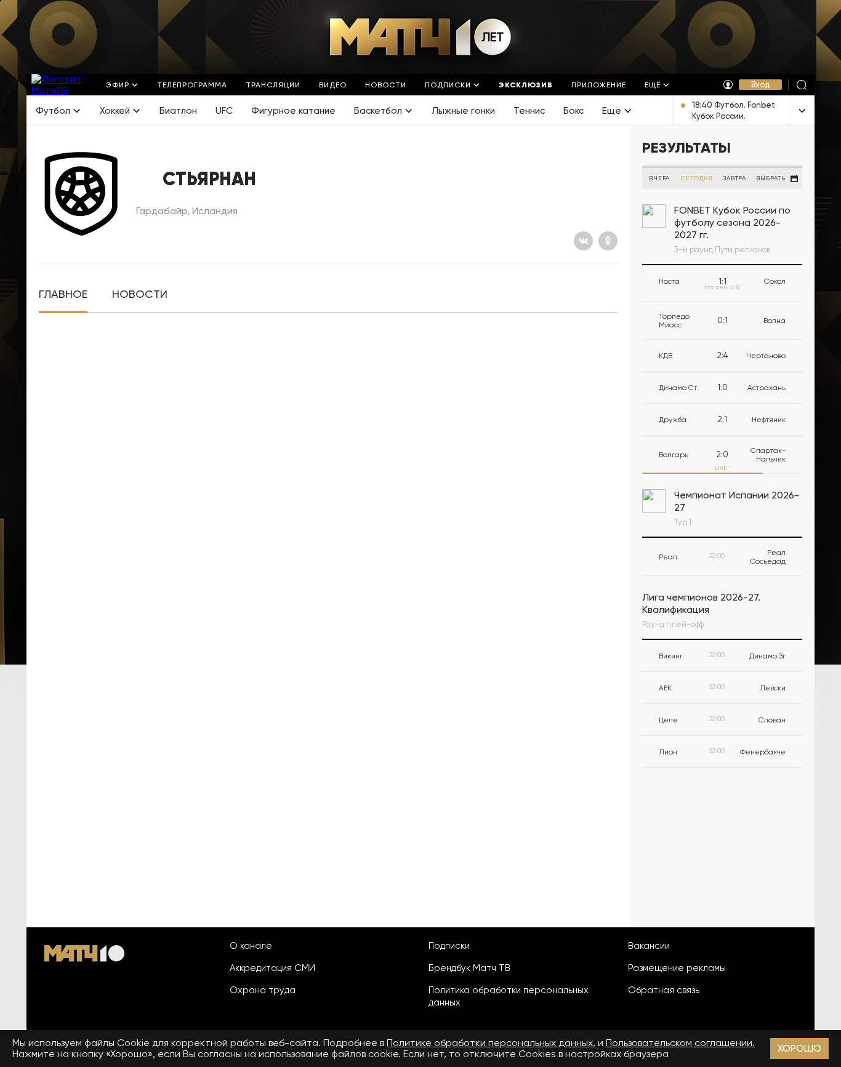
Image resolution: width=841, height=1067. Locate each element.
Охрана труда (263, 990)
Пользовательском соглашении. (680, 1043)
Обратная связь (663, 990)
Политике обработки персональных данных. (491, 1043)
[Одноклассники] (608, 240)
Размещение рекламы (677, 967)
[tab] (63, 294)
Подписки (449, 945)
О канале (251, 945)
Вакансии (649, 945)
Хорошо (799, 1048)
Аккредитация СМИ (272, 967)
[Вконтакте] (583, 240)
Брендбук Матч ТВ (469, 967)
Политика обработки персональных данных (509, 996)
